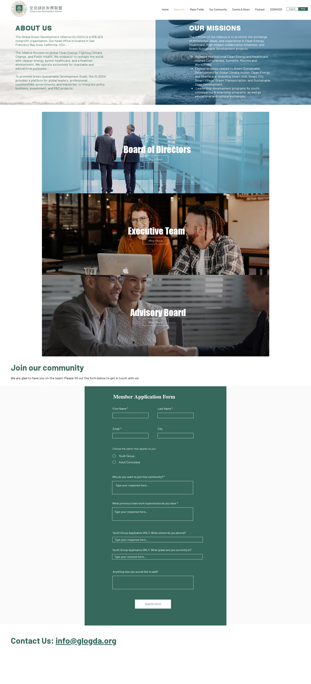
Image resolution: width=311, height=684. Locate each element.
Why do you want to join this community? (137, 476)
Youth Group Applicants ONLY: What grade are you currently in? (151, 549)
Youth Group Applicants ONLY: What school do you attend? (149, 532)
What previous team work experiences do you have (144, 503)
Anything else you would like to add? (135, 571)
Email (116, 428)
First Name (120, 408)
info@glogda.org (86, 640)
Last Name (164, 408)
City (160, 428)
